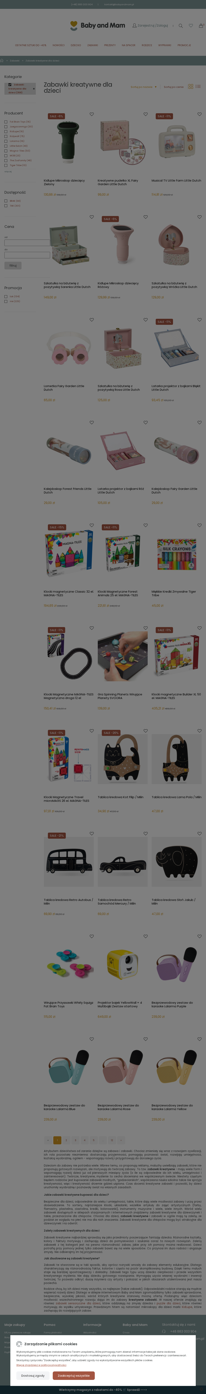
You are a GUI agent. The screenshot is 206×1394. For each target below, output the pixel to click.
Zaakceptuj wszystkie (74, 1375)
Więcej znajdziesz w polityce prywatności (41, 1365)
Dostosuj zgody (32, 1375)
